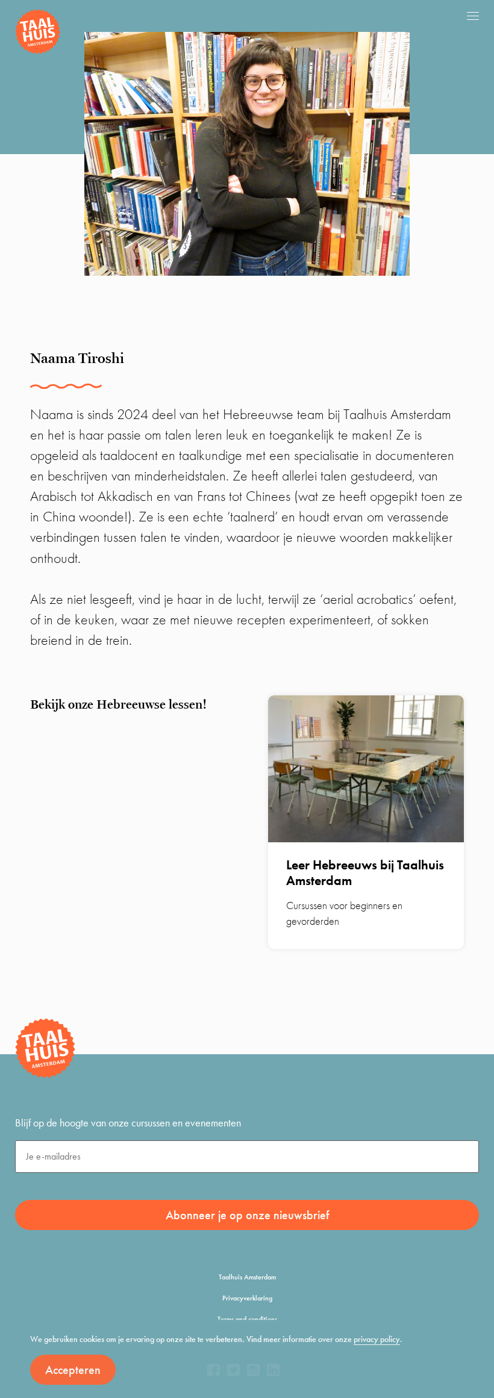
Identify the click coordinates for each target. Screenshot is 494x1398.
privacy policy (377, 1339)
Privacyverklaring (247, 1298)
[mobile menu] (473, 15)
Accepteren (73, 1370)
